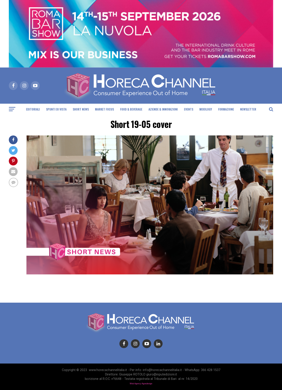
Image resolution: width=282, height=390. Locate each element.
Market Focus (104, 109)
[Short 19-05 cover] (149, 273)
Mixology (205, 109)
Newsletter (248, 109)
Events (188, 109)
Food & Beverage (131, 109)
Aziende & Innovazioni (163, 109)
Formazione (226, 109)
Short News (81, 109)
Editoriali (33, 109)
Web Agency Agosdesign (141, 383)
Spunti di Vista (56, 109)
